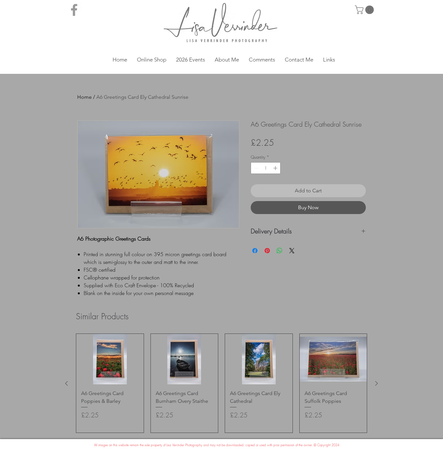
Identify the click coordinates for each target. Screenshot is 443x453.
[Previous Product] (66, 383)
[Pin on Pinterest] (267, 251)
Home (84, 97)
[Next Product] (376, 383)
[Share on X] (292, 251)
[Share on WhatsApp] (279, 251)
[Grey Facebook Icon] (74, 10)
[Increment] (276, 168)
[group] (221, 383)
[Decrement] (255, 168)
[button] (365, 10)
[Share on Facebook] (255, 251)
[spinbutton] (265, 168)
